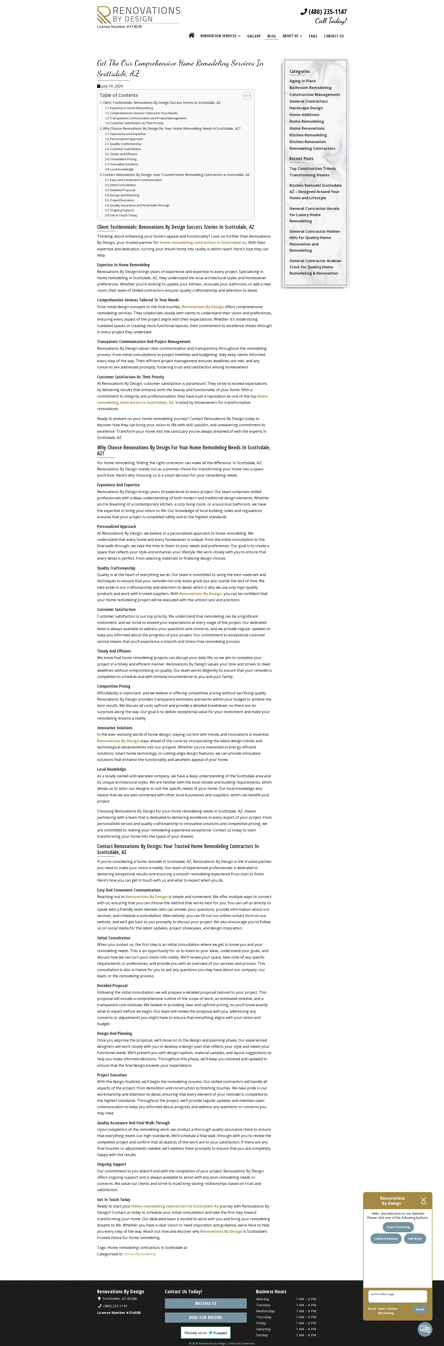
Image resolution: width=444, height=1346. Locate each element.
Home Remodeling (140, 1254)
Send (420, 1309)
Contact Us (334, 36)
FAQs (313, 36)
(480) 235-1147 (327, 11)
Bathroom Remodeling (311, 87)
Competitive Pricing (123, 159)
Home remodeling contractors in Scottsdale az (148, 1247)
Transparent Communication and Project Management (148, 118)
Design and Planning (124, 195)
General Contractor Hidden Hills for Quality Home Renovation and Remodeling (315, 241)
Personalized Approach (126, 139)
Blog (272, 36)
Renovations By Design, (201, 593)
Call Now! (415, 1238)
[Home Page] (138, 20)
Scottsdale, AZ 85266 (119, 1298)
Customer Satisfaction (125, 149)
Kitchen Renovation (308, 141)
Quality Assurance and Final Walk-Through (140, 205)
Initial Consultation (123, 185)
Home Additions (304, 114)
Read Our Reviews (205, 1317)
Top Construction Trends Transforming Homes (313, 171)
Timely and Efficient (123, 154)
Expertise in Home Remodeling (131, 108)
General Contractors (309, 101)
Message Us (205, 1303)
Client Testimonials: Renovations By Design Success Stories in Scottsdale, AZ (162, 102)
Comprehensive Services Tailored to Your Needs (144, 113)
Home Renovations (307, 128)
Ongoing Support (122, 210)
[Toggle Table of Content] (244, 96)
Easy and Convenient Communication (136, 180)
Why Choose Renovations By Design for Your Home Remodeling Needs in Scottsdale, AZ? (172, 128)
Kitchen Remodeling (308, 135)
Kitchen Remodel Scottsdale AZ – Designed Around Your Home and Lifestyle (316, 191)
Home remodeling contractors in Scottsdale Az (175, 1206)
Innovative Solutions (124, 164)
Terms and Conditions (242, 1343)
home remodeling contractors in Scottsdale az (203, 242)
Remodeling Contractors (312, 148)
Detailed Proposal (122, 190)
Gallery (254, 36)
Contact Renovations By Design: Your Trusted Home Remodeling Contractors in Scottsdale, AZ (176, 174)
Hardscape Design (306, 107)
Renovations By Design (203, 306)
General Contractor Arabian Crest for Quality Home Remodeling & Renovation (315, 267)
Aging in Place (303, 80)
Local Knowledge (122, 169)
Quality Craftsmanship (126, 144)
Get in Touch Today (123, 215)
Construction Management (315, 94)
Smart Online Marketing (388, 1311)
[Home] (192, 36)
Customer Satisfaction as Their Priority (137, 123)
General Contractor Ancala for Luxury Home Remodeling (314, 215)
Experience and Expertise (128, 134)
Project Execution (122, 200)
